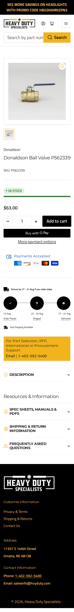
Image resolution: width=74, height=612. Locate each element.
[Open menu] (66, 23)
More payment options (37, 242)
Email (11, 356)
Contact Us (12, 525)
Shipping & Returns (18, 518)
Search (60, 37)
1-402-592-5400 (32, 356)
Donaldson (12, 149)
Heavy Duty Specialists (43, 601)
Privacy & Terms (15, 511)
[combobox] (37, 37)
